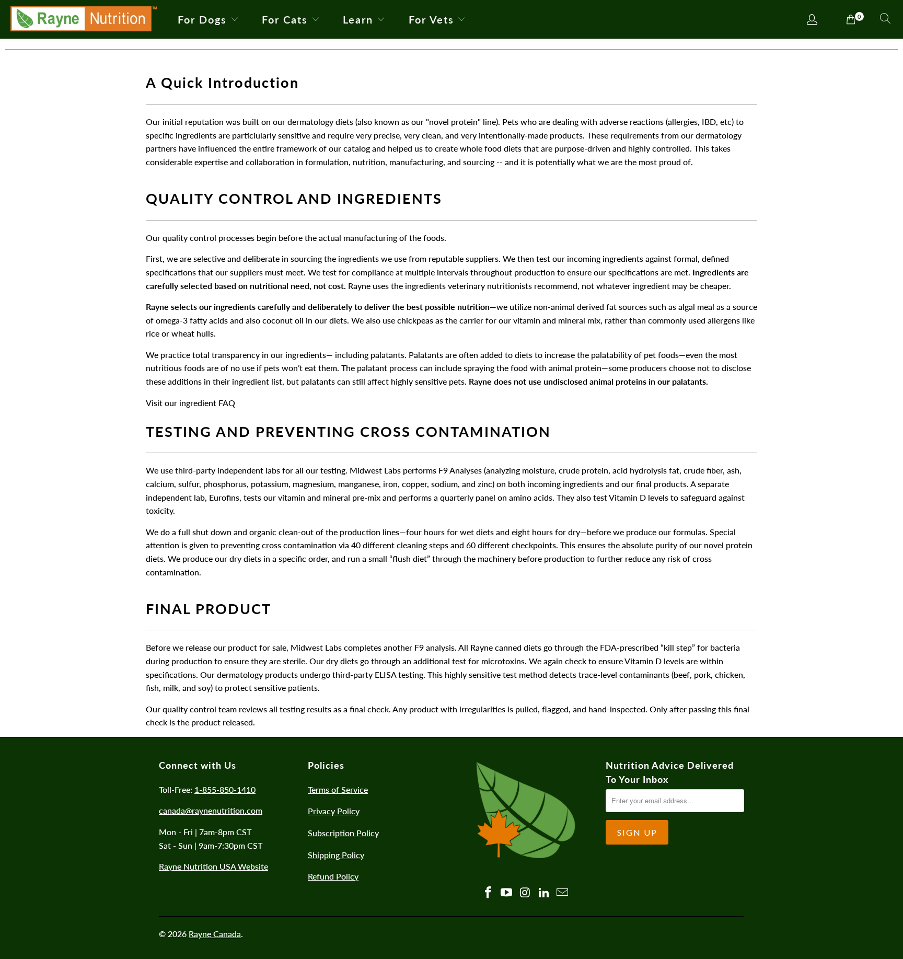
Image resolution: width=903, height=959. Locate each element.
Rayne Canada (215, 934)
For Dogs (202, 19)
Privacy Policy (334, 811)
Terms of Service (338, 789)
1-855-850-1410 (225, 789)
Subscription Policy (343, 833)
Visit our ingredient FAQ (190, 403)
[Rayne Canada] (83, 19)
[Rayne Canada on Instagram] (526, 892)
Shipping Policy (336, 855)
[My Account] (812, 20)
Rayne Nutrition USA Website (213, 866)
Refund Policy (333, 876)
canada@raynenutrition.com (210, 810)
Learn (358, 19)
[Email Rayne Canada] (563, 892)
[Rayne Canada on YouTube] (507, 892)
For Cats (285, 19)
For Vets (431, 19)
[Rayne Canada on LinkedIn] (544, 892)
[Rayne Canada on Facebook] (488, 892)
